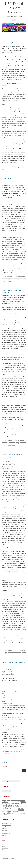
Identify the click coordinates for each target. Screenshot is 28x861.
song (14, 811)
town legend (13, 167)
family (23, 802)
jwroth (10, 281)
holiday (14, 806)
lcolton (3, 169)
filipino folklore (23, 442)
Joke (7, 808)
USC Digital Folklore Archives (14, 8)
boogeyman (22, 440)
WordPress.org (5, 849)
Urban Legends (21, 279)
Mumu (19, 443)
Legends (17, 650)
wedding (5, 814)
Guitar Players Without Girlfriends (13, 663)
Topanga (3, 167)
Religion (3, 811)
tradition (16, 813)
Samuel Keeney (8, 653)
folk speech (17, 803)
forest (6, 652)
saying (11, 811)
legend (5, 279)
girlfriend (22, 749)
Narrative (14, 166)
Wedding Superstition (6, 825)
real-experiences (14, 279)
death (19, 802)
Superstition (7, 813)
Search (4, 766)
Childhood (17, 800)
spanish (17, 811)
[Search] (24, 770)
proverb (21, 810)
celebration (13, 800)
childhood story (5, 442)
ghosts (12, 805)
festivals (6, 803)
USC (2, 814)
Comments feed (5, 848)
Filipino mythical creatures (7, 443)
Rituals (8, 811)
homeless (23, 166)
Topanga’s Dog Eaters (9, 43)
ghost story (18, 805)
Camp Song (4, 830)
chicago (17, 278)
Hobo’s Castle (6, 178)
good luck (4, 806)
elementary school (15, 442)
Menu (14, 19)
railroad (8, 279)
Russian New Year (5, 826)
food (21, 803)
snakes (22, 443)
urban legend (15, 652)
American (7, 278)
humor (21, 806)
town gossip (8, 167)
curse (10, 442)
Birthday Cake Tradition (6, 823)
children (20, 278)
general (13, 276)
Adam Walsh (4, 835)
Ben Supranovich (12, 445)
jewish (3, 808)
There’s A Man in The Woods (12, 454)
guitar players (6, 751)
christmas (11, 802)
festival (3, 803)
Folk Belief (11, 803)
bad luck (8, 800)
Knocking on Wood (6, 833)
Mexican (4, 810)
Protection (16, 810)
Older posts (5, 762)
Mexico (7, 810)
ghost (7, 805)
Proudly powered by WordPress (8, 858)
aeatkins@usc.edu (5, 753)
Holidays (18, 806)
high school (9, 806)
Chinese (5, 802)
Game (3, 805)
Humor (13, 749)
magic (21, 808)
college (16, 801)
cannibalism (12, 278)
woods (19, 652)
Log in (3, 844)
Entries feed (4, 846)
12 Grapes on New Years (7, 828)
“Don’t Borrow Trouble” (6, 831)
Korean (10, 808)
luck (19, 808)
